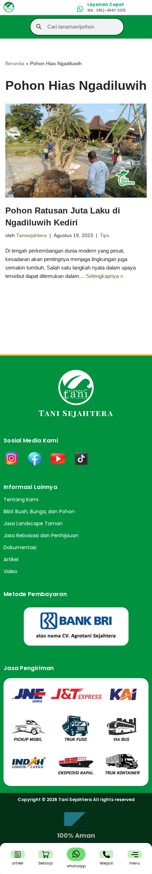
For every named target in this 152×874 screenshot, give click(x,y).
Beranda (14, 63)
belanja (46, 863)
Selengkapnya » (104, 276)
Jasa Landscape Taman (33, 523)
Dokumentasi (20, 547)
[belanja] (45, 854)
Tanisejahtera (31, 235)
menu (134, 863)
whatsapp (76, 866)
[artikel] (17, 854)
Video (10, 571)
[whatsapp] (76, 853)
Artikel (11, 559)
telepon (106, 863)
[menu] (134, 854)
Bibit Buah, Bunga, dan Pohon (39, 511)
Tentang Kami (21, 499)
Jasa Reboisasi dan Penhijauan (41, 535)
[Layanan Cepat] (80, 9)
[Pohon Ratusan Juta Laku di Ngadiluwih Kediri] (76, 151)
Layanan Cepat (105, 4)
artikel (17, 863)
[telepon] (106, 854)
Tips (104, 235)
